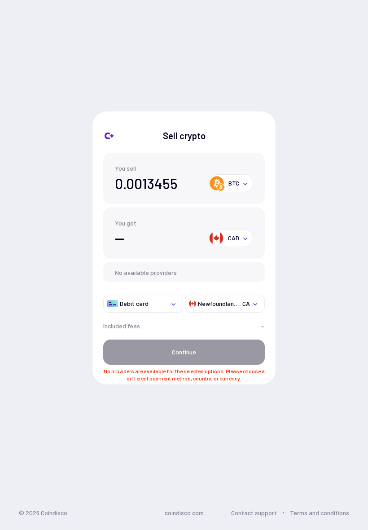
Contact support (254, 513)
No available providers (146, 272)
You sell (125, 168)
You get (125, 223)
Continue (184, 352)
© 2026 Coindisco (43, 513)
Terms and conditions (319, 513)
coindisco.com (184, 513)
